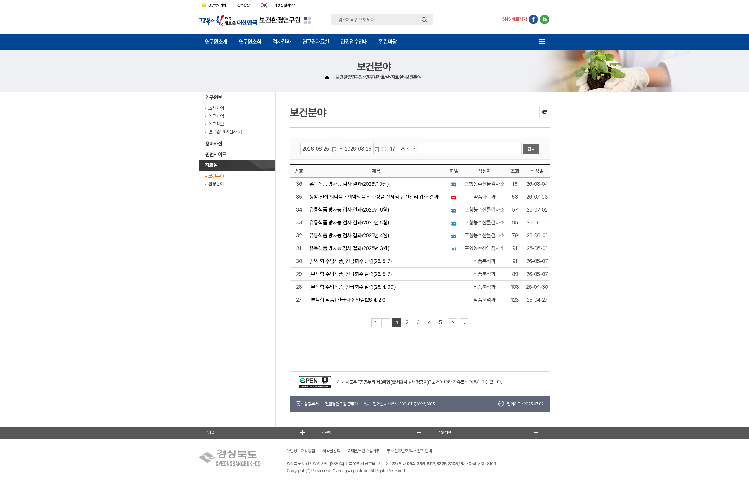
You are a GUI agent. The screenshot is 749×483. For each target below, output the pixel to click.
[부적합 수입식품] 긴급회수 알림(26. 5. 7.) (350, 261)
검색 (424, 19)
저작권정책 (331, 450)
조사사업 (216, 108)
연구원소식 (250, 41)
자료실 (211, 165)
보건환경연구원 (279, 20)
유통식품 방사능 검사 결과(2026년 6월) (349, 210)
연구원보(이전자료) (225, 132)
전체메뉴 (542, 42)
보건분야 (216, 176)
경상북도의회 (217, 5)
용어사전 (213, 144)
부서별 (209, 432)
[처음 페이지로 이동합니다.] (375, 322)
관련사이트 (215, 154)
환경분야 (216, 184)
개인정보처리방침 (300, 450)
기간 (392, 149)
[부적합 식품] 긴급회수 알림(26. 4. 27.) (347, 300)
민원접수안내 (354, 41)
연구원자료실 (315, 41)
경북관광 (243, 5)
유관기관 (445, 432)
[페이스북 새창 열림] (533, 19)
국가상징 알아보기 (283, 5)
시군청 (326, 432)
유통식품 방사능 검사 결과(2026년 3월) (349, 248)
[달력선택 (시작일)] (335, 149)
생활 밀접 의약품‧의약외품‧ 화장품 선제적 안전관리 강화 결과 (373, 197)
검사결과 (282, 41)
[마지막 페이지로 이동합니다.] (464, 322)
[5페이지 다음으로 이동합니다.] (453, 322)
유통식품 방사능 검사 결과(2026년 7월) (348, 184)
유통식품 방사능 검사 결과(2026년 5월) (349, 222)
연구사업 (216, 116)
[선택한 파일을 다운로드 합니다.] (454, 184)
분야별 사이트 (307, 20)
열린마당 (388, 41)
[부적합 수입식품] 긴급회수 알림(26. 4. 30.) (352, 287)
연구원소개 (216, 41)
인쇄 (544, 112)
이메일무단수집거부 (364, 450)
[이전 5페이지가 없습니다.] (385, 322)
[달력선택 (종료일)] (378, 149)
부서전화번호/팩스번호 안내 (409, 450)
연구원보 (213, 97)
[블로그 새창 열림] (544, 19)
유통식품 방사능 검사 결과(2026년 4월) (349, 235)
